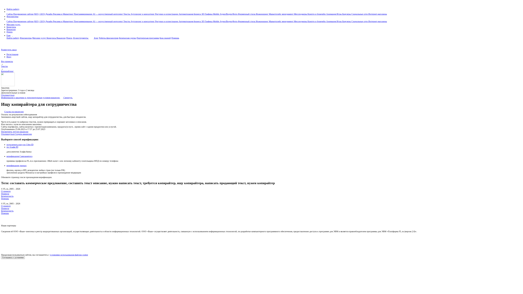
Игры (339, 14)
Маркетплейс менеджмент (281, 14)
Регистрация (12, 54)
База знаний (165, 38)
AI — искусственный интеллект (108, 14)
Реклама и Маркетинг (63, 14)
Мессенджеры (301, 14)
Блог (96, 38)
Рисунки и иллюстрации (167, 14)
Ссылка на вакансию (14, 112)
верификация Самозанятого (19, 156)
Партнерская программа (148, 38)
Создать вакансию (23, 134)
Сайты (10, 14)
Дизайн (49, 14)
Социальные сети (359, 14)
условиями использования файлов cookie (69, 255)
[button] (7, 11)
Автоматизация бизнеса (190, 14)
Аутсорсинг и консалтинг (143, 14)
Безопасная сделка (127, 38)
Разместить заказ (9, 50)
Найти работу (13, 9)
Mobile (216, 14)
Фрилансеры (12, 16)
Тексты (127, 14)
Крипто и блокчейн (317, 14)
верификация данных (17, 165)
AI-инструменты (81, 38)
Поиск (10, 32)
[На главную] (3, 4)
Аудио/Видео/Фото (229, 14)
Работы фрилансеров (108, 38)
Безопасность (7, 196)
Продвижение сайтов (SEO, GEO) (29, 14)
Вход (9, 57)
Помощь (175, 38)
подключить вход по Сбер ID (20, 144)
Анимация (331, 14)
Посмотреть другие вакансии (14, 132)
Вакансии (11, 29)
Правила (5, 194)
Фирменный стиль (247, 14)
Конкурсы (11, 27)
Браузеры (346, 14)
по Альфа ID (12, 147)
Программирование (83, 14)
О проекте (6, 191)
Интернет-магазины (377, 14)
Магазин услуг (14, 24)
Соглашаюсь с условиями (13, 258)
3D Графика (207, 14)
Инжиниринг (262, 14)
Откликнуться (7, 95)
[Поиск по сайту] (9, 45)
